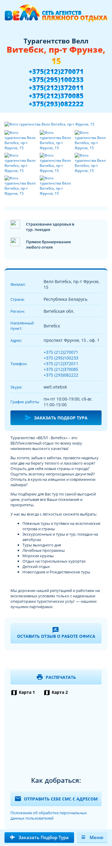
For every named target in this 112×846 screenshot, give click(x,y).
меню (96, 837)
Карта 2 (55, 692)
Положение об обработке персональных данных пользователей (48, 815)
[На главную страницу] (56, 15)
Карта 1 (22, 692)
